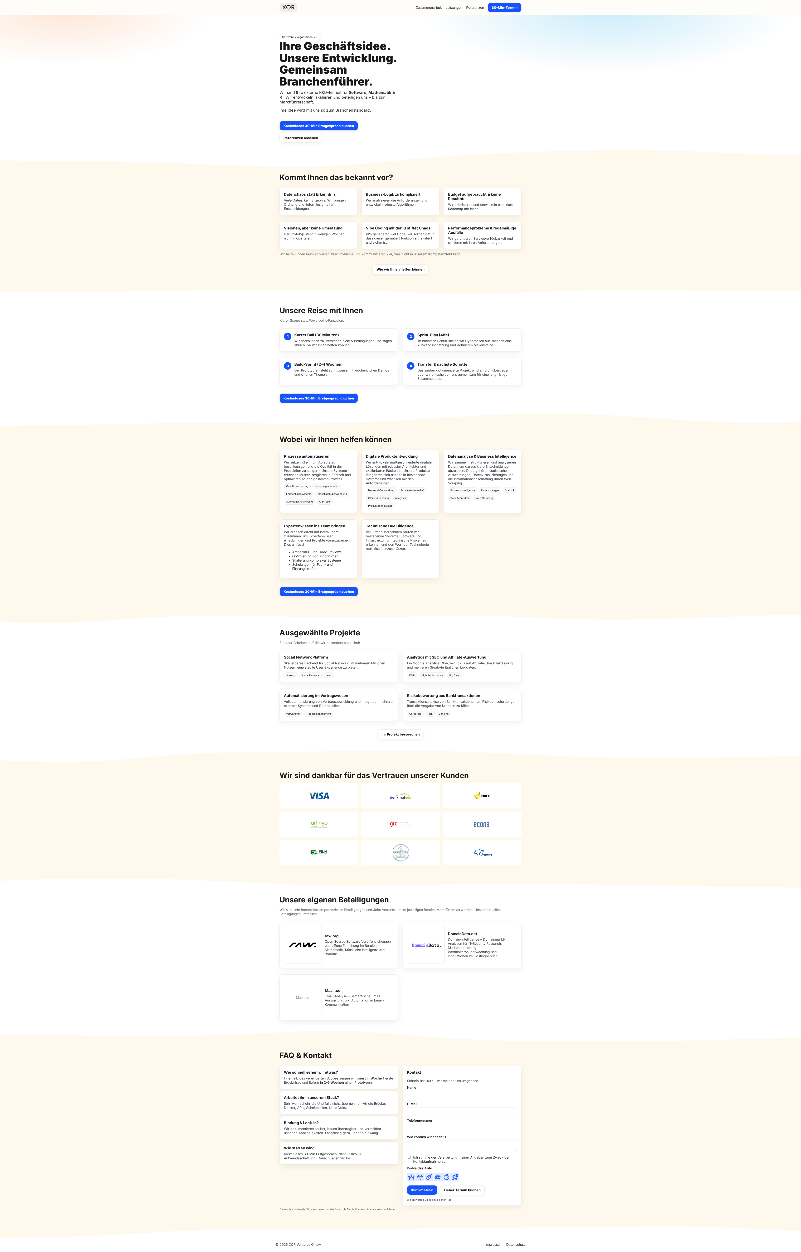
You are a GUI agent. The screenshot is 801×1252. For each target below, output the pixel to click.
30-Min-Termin (505, 7)
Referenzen (475, 7)
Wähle (419, 1168)
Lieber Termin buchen (462, 1190)
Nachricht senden (422, 1190)
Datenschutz (516, 1244)
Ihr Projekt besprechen (401, 734)
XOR (288, 8)
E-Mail (412, 1104)
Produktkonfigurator (380, 505)
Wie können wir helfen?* (427, 1137)
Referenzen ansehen (300, 138)
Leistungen (454, 7)
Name (411, 1087)
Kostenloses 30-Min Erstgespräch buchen (318, 126)
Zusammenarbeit (429, 7)
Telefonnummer (419, 1120)
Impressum (494, 1244)
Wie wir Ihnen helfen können (400, 269)
